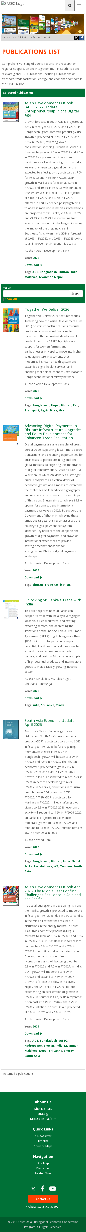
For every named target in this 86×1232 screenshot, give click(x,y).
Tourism (66, 866)
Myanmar (46, 277)
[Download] (11, 111)
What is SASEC (43, 1109)
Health (63, 410)
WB (56, 866)
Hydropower (33, 1045)
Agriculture (49, 410)
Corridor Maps (43, 1146)
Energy (69, 1050)
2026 (36, 391)
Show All (11, 299)
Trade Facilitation (57, 584)
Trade (60, 705)
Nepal (58, 277)
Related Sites (43, 1173)
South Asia (32, 1056)
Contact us (43, 1199)
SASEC (62, 1040)
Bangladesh (48, 272)
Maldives (31, 277)
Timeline (43, 1141)
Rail (75, 405)
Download (32, 265)
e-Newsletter (43, 1136)
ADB (35, 272)
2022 (36, 258)
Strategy (43, 1114)
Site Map (43, 1163)
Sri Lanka (47, 705)
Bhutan (63, 272)
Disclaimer (43, 1168)
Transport (32, 410)
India (73, 272)
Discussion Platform (43, 1119)
